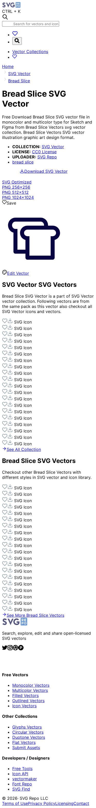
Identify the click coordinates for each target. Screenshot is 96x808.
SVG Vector (53, 146)
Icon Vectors (24, 705)
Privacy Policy (41, 803)
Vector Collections (30, 51)
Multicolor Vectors (30, 690)
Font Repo (22, 783)
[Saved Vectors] (15, 34)
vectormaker (24, 778)
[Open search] (17, 41)
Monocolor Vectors (30, 685)
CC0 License (44, 151)
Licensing (64, 803)
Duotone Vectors (28, 737)
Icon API (20, 773)
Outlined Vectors (28, 700)
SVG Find (21, 789)
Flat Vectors (24, 742)
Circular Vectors (28, 732)
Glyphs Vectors (27, 727)
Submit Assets (26, 747)
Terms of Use (15, 803)
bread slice (23, 162)
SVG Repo (47, 156)
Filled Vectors (25, 695)
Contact (81, 803)
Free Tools (22, 768)
